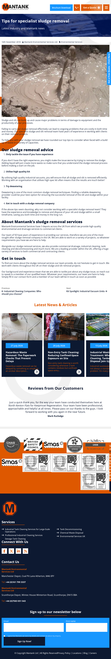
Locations (76, 653)
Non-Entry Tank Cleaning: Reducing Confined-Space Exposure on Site (63, 355)
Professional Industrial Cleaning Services (24, 535)
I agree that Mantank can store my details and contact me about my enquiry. (34, 636)
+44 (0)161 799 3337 (16, 582)
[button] (77, 7)
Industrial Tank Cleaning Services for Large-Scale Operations (27, 530)
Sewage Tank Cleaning (15, 538)
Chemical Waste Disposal (71, 532)
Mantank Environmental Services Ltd (41, 42)
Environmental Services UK (72, 536)
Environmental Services (71, 42)
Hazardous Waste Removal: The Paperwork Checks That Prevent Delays (21, 357)
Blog (85, 653)
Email (6, 621)
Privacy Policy (64, 653)
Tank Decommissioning (71, 529)
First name (71, 621)
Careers (93, 653)
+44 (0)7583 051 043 (16, 601)
